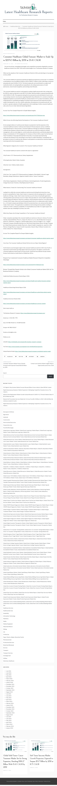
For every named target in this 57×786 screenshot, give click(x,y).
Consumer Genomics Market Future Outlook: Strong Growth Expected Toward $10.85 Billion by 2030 (15, 365)
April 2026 (9, 676)
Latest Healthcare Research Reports (28, 12)
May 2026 (8, 675)
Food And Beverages (8, 427)
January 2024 (9, 728)
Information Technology (9, 616)
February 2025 (10, 703)
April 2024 (9, 722)
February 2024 (10, 726)
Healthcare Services (8, 608)
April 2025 (9, 699)
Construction (6, 419)
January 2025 (9, 705)
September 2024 (10, 713)
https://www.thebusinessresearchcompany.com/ (32, 313)
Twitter (21, 356)
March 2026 (9, 678)
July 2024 (8, 716)
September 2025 (10, 690)
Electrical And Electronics (9, 422)
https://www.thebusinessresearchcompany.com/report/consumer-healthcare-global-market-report (28, 238)
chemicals (5, 417)
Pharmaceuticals (7, 639)
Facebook (10, 356)
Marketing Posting (22, 63)
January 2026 (9, 682)
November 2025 (10, 686)
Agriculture (6, 414)
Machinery (6, 618)
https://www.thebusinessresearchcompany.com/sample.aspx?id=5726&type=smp (24, 115)
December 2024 (10, 707)
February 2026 (10, 680)
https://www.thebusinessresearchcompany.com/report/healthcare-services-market (24, 303)
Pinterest (31, 356)
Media (4, 621)
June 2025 (8, 695)
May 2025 (8, 697)
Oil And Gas (6, 634)
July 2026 (8, 671)
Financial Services (7, 425)
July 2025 (8, 694)
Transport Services (8, 653)
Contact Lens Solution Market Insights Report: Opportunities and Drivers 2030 (42, 364)
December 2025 (10, 684)
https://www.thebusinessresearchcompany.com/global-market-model (33, 351)
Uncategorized (7, 655)
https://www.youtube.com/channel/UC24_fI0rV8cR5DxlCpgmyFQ (25, 346)
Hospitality (6, 613)
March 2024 (9, 724)
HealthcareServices (9, 53)
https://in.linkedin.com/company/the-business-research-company (24, 341)
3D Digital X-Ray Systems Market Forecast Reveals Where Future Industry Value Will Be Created (27, 387)
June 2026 (8, 673)
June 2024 (8, 718)
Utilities (5, 658)
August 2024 (9, 714)
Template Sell (47, 781)
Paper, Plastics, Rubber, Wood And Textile (13, 637)
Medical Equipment (8, 624)
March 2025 (9, 701)
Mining (5, 629)
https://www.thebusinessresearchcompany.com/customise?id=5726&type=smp (23, 264)
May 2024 (8, 720)
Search (5, 373)
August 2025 (9, 692)
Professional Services (8, 642)
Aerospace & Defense (8, 412)
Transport (5, 650)
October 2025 (9, 688)
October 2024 (9, 711)
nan (4, 632)
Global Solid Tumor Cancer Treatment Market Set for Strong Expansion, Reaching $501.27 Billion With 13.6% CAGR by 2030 (15, 761)
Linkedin (42, 356)
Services (5, 647)
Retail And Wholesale (8, 645)
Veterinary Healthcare (8, 661)
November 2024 (10, 709)
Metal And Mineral (7, 626)
